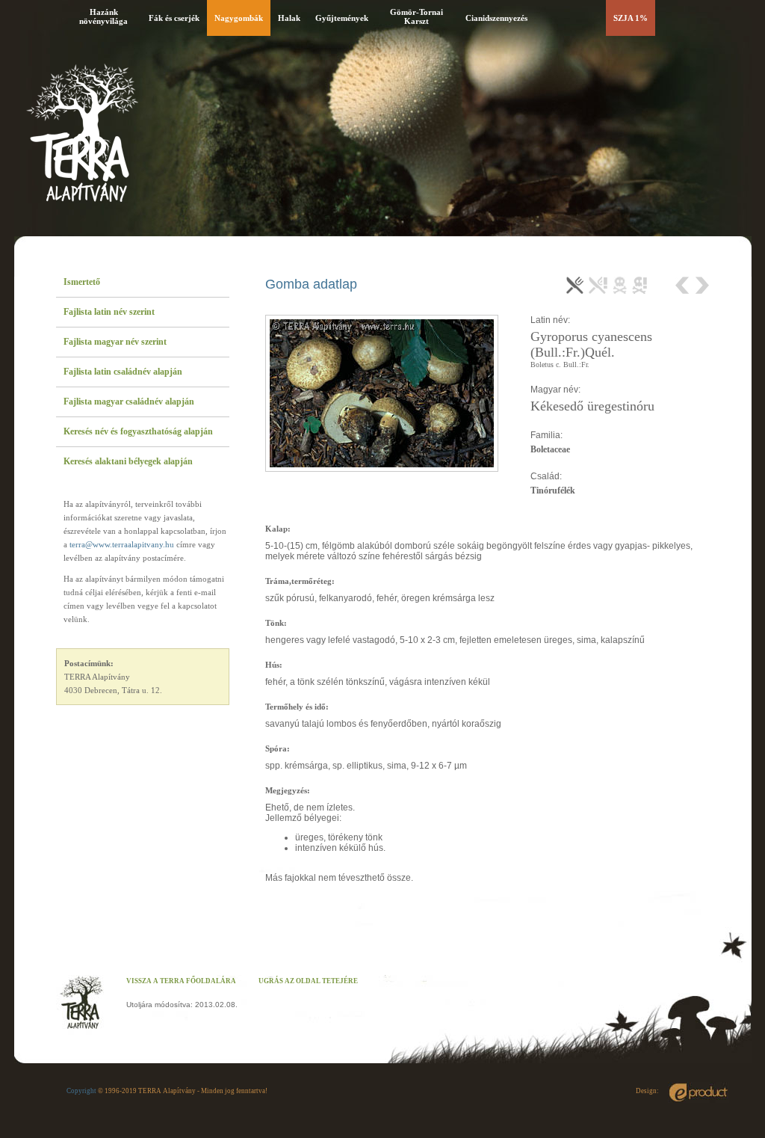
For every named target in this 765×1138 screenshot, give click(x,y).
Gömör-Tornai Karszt (416, 16)
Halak (289, 17)
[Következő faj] (701, 285)
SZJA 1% (630, 17)
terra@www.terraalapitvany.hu (121, 544)
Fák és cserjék (174, 17)
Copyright (81, 1091)
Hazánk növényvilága (103, 16)
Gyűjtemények (341, 17)
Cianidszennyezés (496, 17)
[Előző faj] (684, 285)
